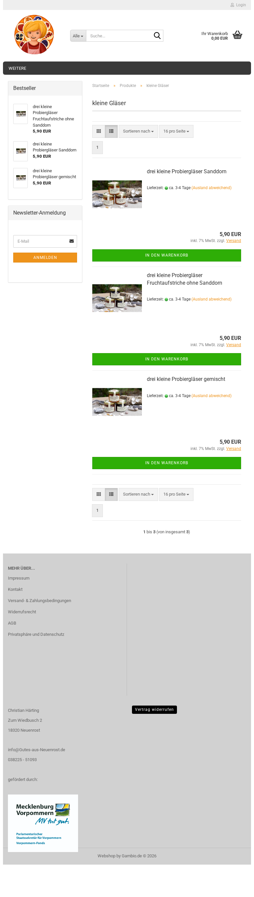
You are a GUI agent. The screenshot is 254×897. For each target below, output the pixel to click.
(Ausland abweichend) (211, 187)
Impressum (18, 578)
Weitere (17, 68)
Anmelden (45, 257)
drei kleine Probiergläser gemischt (186, 379)
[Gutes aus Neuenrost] (34, 35)
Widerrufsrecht (22, 611)
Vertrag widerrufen (154, 709)
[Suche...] (157, 36)
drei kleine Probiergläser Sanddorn (187, 171)
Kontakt (15, 589)
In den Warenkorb (166, 255)
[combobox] (138, 131)
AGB (12, 623)
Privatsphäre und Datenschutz (36, 634)
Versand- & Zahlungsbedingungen (39, 600)
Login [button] (240, 5)
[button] (98, 131)
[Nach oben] (236, 887)
